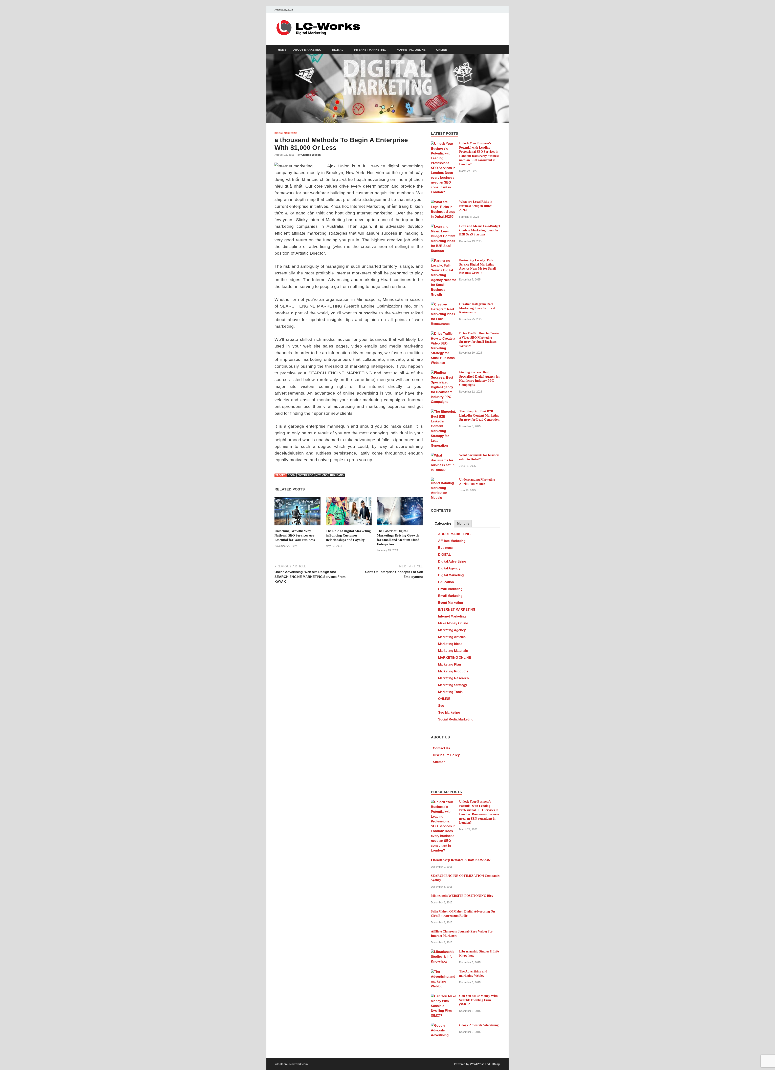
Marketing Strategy (452, 685)
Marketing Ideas (450, 644)
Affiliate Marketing (452, 541)
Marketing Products (453, 671)
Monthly (463, 523)
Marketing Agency (452, 630)
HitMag (495, 1064)
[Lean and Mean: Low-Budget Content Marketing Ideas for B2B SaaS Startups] (443, 226)
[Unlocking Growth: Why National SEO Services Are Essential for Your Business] (297, 513)
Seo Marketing (449, 712)
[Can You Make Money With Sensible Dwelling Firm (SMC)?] (443, 996)
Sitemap (439, 762)
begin (291, 475)
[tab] (443, 524)
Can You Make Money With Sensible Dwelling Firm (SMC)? (478, 1000)
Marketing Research (453, 678)
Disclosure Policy (446, 755)
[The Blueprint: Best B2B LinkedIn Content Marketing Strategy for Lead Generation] (443, 411)
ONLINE (441, 49)
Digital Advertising (452, 561)
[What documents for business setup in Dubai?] (443, 455)
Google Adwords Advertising (479, 1025)
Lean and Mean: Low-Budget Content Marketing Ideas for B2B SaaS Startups (479, 230)
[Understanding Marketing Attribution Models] (443, 480)
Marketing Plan (449, 664)
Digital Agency (449, 568)
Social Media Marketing (455, 719)
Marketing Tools (450, 692)
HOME (282, 49)
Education (446, 582)
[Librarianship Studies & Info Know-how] (443, 951)
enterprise (305, 475)
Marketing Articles (452, 637)
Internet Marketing (452, 616)
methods (321, 475)
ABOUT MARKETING (307, 49)
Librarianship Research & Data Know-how (460, 860)
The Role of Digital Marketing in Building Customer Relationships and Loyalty (348, 535)
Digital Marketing (285, 133)
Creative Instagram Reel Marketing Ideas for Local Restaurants (477, 308)
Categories (443, 523)
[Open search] (498, 50)
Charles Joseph (311, 154)
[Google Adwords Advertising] (443, 1025)
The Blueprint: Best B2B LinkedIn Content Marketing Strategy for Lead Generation (479, 415)
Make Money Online (453, 623)
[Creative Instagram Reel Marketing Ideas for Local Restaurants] (443, 304)
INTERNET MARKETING (370, 49)
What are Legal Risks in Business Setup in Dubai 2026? (475, 206)
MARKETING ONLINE (411, 49)
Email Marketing (450, 589)
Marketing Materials (453, 650)
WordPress (477, 1064)
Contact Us (441, 748)
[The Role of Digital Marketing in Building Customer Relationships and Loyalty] (349, 513)
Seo (441, 705)
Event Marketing (450, 602)
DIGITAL (337, 49)
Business (445, 547)
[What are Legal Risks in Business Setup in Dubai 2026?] (443, 202)
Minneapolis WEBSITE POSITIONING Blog (462, 895)
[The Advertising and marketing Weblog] (443, 971)
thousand (337, 475)
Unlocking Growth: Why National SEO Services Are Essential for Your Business (294, 535)
